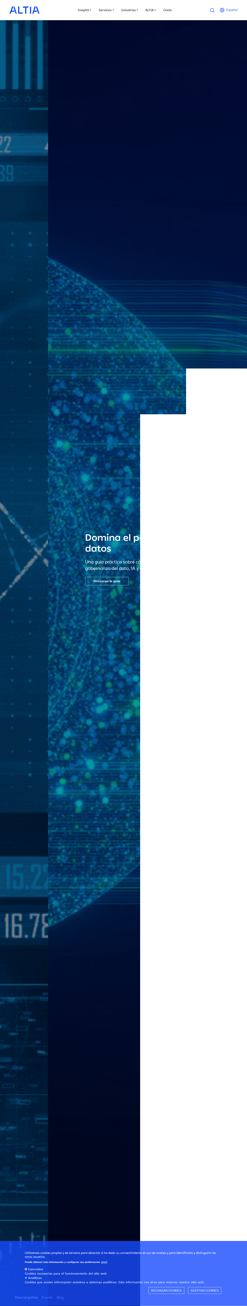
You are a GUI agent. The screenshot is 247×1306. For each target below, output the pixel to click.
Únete (167, 10)
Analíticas (35, 1278)
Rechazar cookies (166, 1290)
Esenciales (35, 1269)
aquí (104, 1262)
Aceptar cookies (205, 1290)
